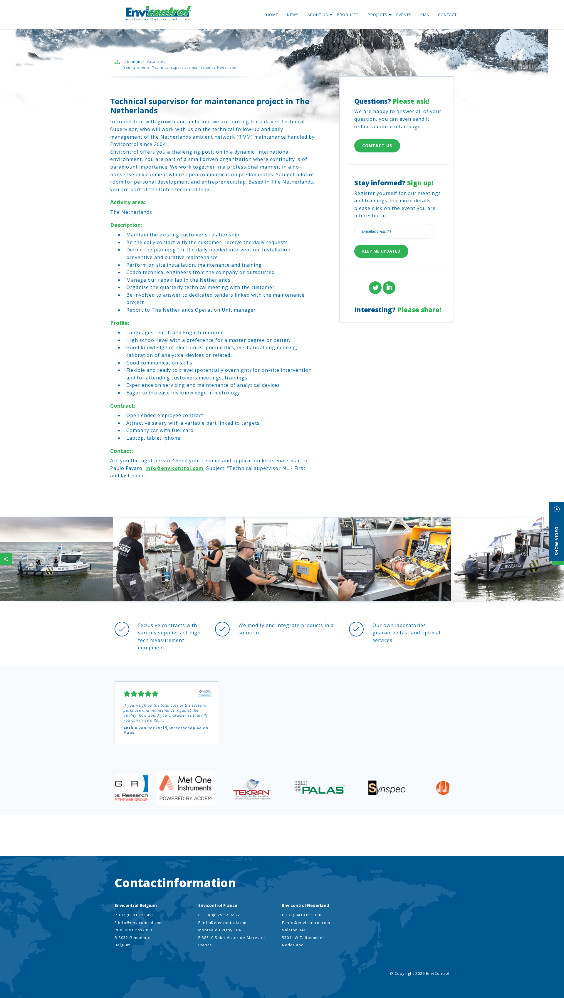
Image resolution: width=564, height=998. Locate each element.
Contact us (377, 145)
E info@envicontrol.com (139, 922)
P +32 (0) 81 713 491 (134, 915)
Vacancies (156, 61)
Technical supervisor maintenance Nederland (194, 67)
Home (272, 14)
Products (348, 14)
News (293, 14)
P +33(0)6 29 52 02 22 (219, 915)
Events (404, 14)
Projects (377, 14)
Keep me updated (381, 251)
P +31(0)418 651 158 (301, 915)
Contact (447, 14)
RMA (424, 14)
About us (318, 14)
